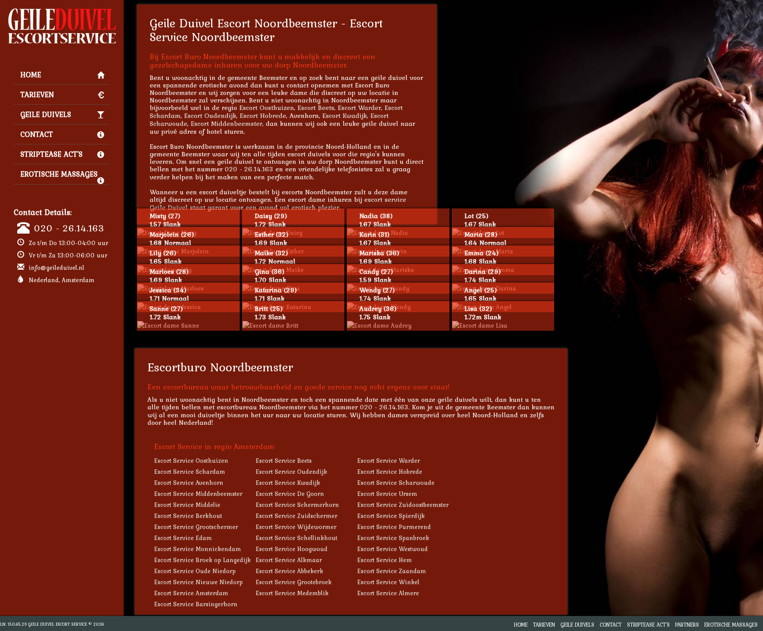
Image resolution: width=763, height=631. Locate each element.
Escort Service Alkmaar (289, 559)
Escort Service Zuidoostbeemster (403, 504)
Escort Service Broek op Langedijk (202, 559)
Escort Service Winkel (388, 582)
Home (30, 74)
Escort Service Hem (384, 559)
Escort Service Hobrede (389, 471)
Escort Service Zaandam (391, 571)
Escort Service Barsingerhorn (196, 604)
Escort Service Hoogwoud (292, 548)
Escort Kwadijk (344, 115)
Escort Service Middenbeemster (198, 493)
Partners (687, 624)
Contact (36, 134)
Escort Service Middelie (187, 504)
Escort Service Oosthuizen (191, 460)
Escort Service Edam (183, 537)
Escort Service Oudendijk (291, 471)
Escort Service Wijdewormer (296, 526)
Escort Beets (316, 107)
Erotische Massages (59, 174)
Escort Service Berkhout (188, 515)
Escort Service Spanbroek (393, 537)
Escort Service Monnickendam (197, 548)
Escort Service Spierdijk (391, 515)
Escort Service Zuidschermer (296, 515)
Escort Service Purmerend (394, 526)
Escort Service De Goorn (290, 493)
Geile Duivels (45, 114)
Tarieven (37, 94)
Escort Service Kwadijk (288, 482)
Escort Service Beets (284, 460)
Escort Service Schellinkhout (296, 537)
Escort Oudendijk (210, 115)
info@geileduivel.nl (56, 267)
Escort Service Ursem (387, 493)
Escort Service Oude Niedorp (195, 571)
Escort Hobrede (263, 115)
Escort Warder (359, 107)
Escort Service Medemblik (292, 593)
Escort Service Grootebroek (294, 582)
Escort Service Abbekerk (289, 571)
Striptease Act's (51, 154)
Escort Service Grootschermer (196, 526)
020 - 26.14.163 (69, 228)
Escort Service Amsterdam (191, 593)
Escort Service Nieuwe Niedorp (198, 582)
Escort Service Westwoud (392, 548)
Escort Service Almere (388, 593)
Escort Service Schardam (189, 471)
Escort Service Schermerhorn (297, 504)
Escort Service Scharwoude (395, 482)
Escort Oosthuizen (266, 107)
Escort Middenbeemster (226, 123)
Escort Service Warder (388, 460)
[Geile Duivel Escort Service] (61, 11)
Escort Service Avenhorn (188, 482)
